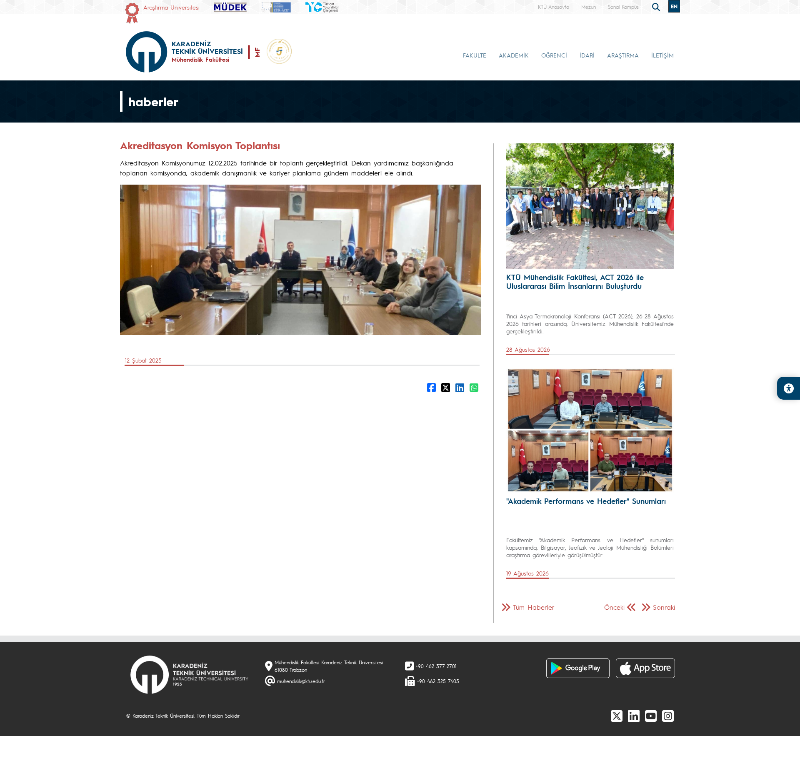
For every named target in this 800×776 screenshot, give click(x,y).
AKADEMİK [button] (514, 55)
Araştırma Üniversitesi (171, 7)
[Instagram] (668, 715)
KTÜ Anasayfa (553, 6)
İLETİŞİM (662, 55)
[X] (616, 715)
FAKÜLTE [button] (474, 55)
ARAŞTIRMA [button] (623, 55)
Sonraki (664, 607)
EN (674, 6)
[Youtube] (651, 715)
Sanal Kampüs (623, 6)
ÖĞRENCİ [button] (554, 55)
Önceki (614, 607)
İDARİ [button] (587, 55)
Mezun (588, 6)
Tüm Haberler (534, 607)
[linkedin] (634, 715)
